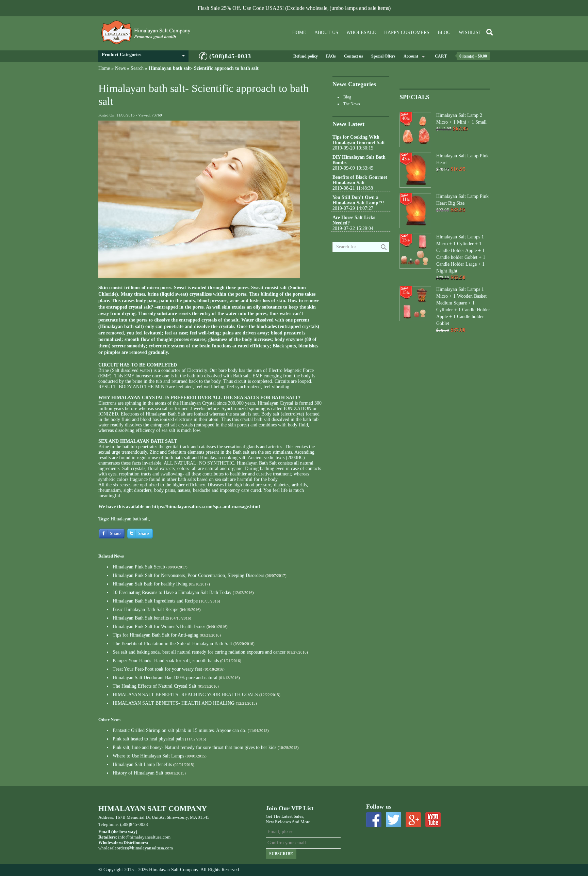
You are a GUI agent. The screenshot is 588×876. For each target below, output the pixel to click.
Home (299, 32)
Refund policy (305, 56)
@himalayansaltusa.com (150, 847)
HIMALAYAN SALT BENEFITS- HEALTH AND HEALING (173, 703)
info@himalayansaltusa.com (144, 837)
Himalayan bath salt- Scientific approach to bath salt (204, 68)
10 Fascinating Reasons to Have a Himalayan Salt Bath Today (172, 592)
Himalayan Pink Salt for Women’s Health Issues (159, 626)
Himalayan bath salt (130, 518)
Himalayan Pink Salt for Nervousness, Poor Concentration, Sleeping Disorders (188, 575)
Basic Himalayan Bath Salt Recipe (145, 609)
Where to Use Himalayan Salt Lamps (148, 755)
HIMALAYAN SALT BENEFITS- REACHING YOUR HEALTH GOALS (185, 694)
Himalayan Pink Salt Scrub (139, 566)
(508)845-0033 (230, 56)
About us (326, 32)
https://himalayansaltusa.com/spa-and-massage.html (206, 506)
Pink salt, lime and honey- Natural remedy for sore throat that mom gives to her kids (194, 747)
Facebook (373, 819)
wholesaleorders (113, 847)
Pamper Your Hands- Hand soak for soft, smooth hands (166, 660)
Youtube (433, 819)
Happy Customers (406, 32)
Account (411, 56)
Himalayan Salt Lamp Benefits (142, 764)
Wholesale (361, 32)
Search (137, 68)
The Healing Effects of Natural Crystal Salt (154, 686)
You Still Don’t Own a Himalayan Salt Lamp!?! (358, 200)
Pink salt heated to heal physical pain (148, 738)
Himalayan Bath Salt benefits (141, 618)
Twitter (393, 819)
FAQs (331, 56)
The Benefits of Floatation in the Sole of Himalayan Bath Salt (173, 643)
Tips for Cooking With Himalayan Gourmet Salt (358, 140)
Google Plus (413, 819)
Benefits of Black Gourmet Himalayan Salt (359, 180)
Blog (444, 32)
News (120, 68)
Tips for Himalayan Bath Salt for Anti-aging (155, 635)
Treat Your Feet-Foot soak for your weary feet (157, 669)
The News (351, 103)
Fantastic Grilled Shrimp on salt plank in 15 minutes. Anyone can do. (179, 730)
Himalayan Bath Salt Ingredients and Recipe (155, 601)
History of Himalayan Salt (138, 773)
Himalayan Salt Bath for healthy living (150, 583)
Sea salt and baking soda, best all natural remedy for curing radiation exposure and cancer (199, 652)
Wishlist (470, 32)
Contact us (353, 56)
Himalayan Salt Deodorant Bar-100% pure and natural (165, 677)
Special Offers (383, 56)
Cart (441, 56)
